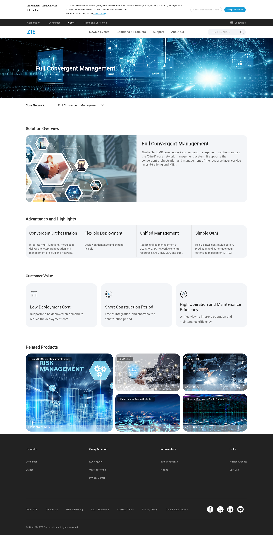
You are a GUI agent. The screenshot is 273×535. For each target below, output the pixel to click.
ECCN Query (96, 461)
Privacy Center (97, 477)
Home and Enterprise (95, 22)
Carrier (71, 22)
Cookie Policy (99, 13)
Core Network (35, 105)
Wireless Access (238, 461)
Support (158, 32)
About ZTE (31, 509)
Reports (164, 469)
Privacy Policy (150, 509)
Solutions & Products (131, 32)
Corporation (33, 22)
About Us (177, 32)
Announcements (169, 461)
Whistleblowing (97, 469)
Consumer (54, 22)
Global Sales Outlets (177, 509)
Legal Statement (100, 509)
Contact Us (52, 509)
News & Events (99, 32)
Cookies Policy (125, 509)
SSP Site (234, 469)
